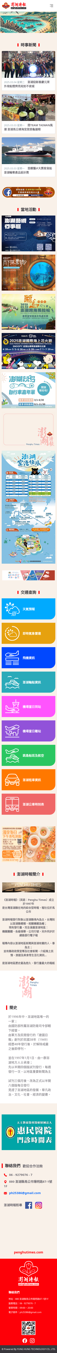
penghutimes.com (28, 1252)
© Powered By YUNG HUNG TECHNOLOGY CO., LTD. (28, 1349)
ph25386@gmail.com (25, 1193)
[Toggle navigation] (51, 5)
